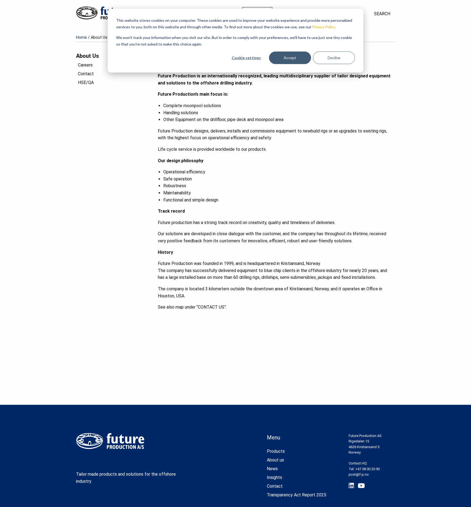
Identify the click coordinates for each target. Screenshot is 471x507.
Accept (290, 57)
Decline (334, 57)
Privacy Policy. (324, 27)
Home (81, 37)
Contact (86, 73)
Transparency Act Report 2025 (296, 494)
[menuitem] (382, 14)
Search (382, 13)
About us (275, 460)
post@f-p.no (359, 474)
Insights (274, 477)
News (272, 468)
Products (276, 451)
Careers (85, 65)
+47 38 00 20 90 (367, 469)
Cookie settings (246, 57)
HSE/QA (86, 82)
